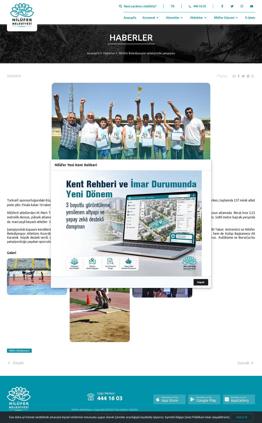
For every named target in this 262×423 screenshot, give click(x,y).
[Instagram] (241, 6)
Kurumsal (149, 17)
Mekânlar (197, 17)
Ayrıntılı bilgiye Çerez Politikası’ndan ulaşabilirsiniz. (197, 417)
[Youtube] (252, 6)
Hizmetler (173, 17)
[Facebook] (222, 6)
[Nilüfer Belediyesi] (22, 15)
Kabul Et (242, 417)
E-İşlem (250, 17)
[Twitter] (232, 6)
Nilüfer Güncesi (224, 17)
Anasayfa (130, 17)
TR (172, 6)
